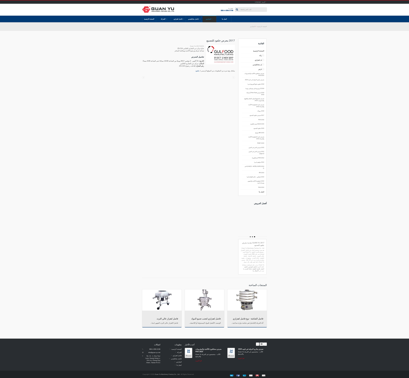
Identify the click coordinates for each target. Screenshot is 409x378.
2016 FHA (261, 119)
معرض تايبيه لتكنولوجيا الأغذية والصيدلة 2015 (256, 138)
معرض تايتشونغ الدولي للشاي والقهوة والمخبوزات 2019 (254, 99)
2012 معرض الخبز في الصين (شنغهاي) (256, 152)
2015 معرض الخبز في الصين (256, 147)
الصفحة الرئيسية (149, 19)
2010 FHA (261, 187)
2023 (189, 356)
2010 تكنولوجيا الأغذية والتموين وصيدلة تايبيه (256, 182)
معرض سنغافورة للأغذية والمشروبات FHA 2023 (254, 74)
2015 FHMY (260, 143)
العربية (263, 2)
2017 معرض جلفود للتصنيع (257, 115)
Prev (257, 344)
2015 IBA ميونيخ (259, 132)
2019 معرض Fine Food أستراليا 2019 (255, 93)
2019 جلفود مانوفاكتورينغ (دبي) (256, 84)
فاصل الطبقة (256, 269)
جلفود (197, 71)
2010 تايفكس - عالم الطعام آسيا (255, 177)
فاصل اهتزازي (178, 19)
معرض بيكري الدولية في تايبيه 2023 (254, 80)
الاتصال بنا (256, 271)
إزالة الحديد (248, 269)
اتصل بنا (224, 19)
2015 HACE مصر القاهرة (257, 124)
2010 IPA (261, 172)
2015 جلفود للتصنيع (259, 128)
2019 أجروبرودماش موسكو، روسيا (255, 88)
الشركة (163, 19)
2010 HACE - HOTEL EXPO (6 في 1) (254, 167)
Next (265, 344)
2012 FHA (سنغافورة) (258, 158)
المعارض (209, 19)
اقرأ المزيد (198, 361)
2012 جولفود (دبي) (259, 162)
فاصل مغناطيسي (193, 19)
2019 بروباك (260, 111)
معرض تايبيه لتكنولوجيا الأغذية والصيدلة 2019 (256, 105)
